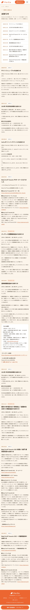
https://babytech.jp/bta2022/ (8, 472)
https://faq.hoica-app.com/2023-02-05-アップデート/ (14, 355)
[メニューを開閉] (27, 2)
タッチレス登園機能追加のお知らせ (17, 39)
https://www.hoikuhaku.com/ (8, 526)
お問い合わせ (15, 600)
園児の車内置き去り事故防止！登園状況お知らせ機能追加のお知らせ (18, 50)
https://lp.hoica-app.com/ (12, 341)
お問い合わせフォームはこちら (10, 362)
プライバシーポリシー (13, 598)
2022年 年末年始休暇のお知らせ (16, 46)
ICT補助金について (23, 598)
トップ (2, 6)
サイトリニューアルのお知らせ (16, 24)
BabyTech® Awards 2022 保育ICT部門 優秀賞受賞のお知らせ (17, 55)
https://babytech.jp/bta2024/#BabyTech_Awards (13, 193)
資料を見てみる (19, 2)
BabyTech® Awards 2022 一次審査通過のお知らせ (17, 60)
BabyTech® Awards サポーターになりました (18, 35)
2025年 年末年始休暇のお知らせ (16, 27)
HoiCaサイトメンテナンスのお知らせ (17, 31)
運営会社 (5, 598)
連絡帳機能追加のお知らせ (15, 43)
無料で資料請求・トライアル (14, 607)
